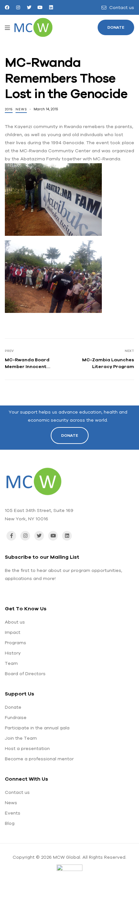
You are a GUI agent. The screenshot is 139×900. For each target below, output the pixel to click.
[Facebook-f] (11, 536)
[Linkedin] (51, 7)
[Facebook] (7, 7)
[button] (116, 27)
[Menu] (7, 27)
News (21, 109)
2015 (9, 109)
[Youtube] (40, 7)
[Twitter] (29, 7)
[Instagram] (18, 7)
